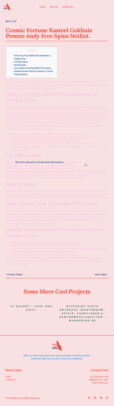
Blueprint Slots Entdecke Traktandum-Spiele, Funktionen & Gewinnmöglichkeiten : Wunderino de (82, 313)
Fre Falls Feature (21, 61)
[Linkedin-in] (101, 397)
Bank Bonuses (20, 65)
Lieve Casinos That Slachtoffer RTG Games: (32, 68)
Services (54, 6)
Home (42, 6)
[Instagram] (107, 397)
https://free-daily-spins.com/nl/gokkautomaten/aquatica (39, 162)
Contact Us (67, 6)
